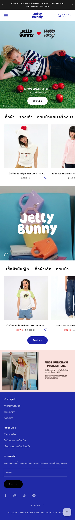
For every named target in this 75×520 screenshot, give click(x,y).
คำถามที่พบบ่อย (12, 406)
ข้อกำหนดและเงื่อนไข (15, 440)
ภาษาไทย (35, 505)
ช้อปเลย (38, 101)
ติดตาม (13, 484)
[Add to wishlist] (46, 177)
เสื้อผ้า (9, 117)
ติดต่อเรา (8, 418)
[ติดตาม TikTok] (24, 496)
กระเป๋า (62, 269)
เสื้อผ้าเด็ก (42, 269)
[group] (37, 371)
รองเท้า (26, 117)
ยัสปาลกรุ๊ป (10, 435)
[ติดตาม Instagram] (15, 496)
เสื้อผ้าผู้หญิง (17, 269)
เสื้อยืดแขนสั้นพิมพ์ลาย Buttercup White (25, 325)
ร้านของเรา (9, 412)
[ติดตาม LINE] (34, 496)
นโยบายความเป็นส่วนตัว (17, 446)
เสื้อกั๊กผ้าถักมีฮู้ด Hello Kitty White (25, 174)
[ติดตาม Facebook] (5, 496)
